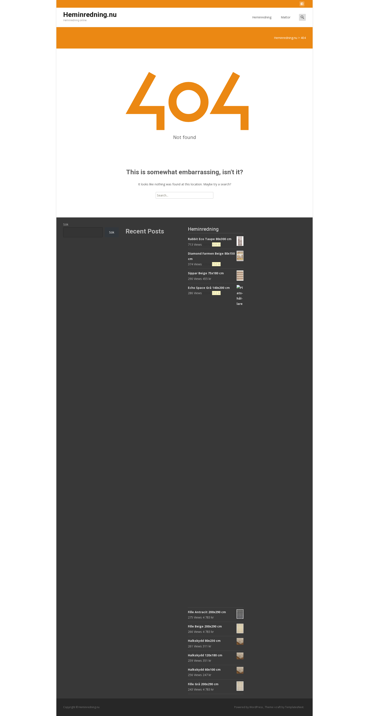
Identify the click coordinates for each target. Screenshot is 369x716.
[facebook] (302, 5)
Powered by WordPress (249, 707)
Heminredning (261, 17)
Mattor (285, 17)
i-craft (277, 707)
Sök (65, 224)
